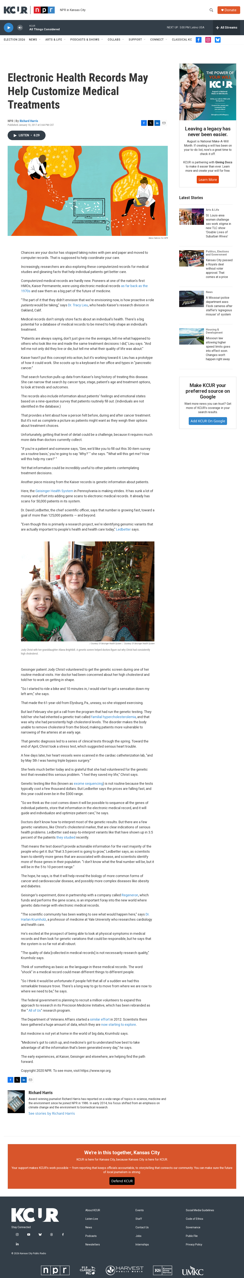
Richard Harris (29, 121)
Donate (230, 10)
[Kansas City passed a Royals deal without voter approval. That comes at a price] (191, 258)
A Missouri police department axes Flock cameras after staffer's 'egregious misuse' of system (219, 306)
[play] (9, 28)
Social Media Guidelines (200, 1210)
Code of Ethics (194, 1218)
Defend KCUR (122, 1181)
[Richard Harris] (16, 1101)
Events (140, 1210)
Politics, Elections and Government (217, 253)
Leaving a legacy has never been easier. (207, 131)
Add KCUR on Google (208, 421)
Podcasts (91, 1236)
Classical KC (182, 39)
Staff (139, 1218)
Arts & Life (53, 39)
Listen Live (91, 1218)
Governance (193, 1227)
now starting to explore (118, 1025)
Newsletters (92, 1244)
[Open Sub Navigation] (40, 39)
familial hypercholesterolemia (113, 717)
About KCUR (92, 1210)
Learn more (208, 179)
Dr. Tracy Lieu (78, 305)
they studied (65, 837)
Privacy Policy (194, 1244)
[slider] (26, 28)
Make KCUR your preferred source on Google (208, 391)
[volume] (20, 27)
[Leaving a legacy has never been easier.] (207, 92)
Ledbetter (123, 529)
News (33, 39)
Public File (192, 1236)
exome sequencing (88, 783)
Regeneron (130, 895)
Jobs (138, 1236)
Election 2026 (14, 39)
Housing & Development (214, 331)
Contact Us (142, 1227)
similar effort (100, 1019)
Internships (142, 1244)
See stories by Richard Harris (52, 1113)
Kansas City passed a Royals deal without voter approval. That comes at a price (219, 268)
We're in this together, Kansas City (122, 1152)
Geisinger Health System (54, 491)
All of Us (35, 1010)
